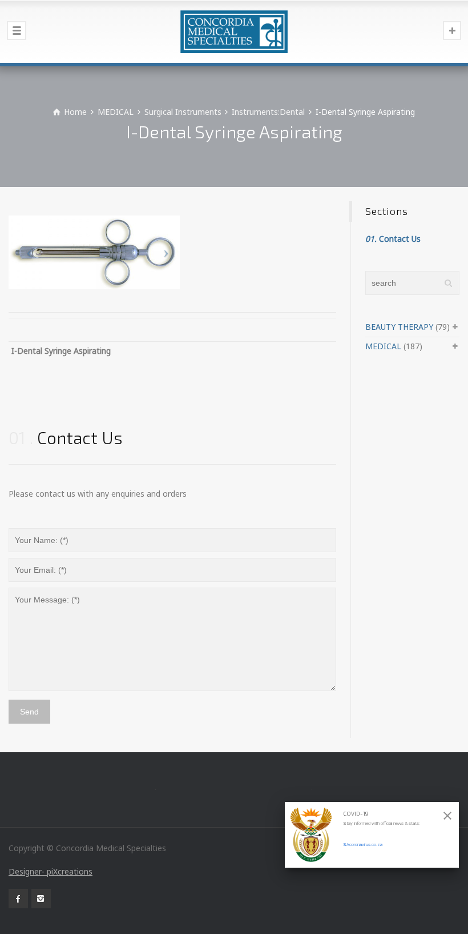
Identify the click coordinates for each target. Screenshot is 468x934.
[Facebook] (18, 898)
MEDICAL (383, 346)
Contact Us (393, 238)
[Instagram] (41, 898)
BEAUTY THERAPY (399, 326)
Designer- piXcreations (50, 871)
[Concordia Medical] (234, 31)
